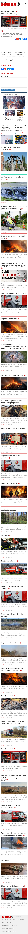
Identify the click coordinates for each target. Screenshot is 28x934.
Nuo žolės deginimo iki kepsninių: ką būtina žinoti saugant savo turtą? (13, 778)
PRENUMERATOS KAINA (8, 928)
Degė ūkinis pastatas (9, 319)
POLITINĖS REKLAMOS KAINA (9, 925)
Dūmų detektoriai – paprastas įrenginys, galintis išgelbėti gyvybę (14, 265)
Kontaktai (21, 920)
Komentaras (4, 76)
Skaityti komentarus (8, 90)
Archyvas (12, 920)
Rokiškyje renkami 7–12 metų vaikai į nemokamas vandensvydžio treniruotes (20, 129)
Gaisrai (3, 260)
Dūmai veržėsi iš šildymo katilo (12, 886)
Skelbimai (18, 917)
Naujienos (5, 920)
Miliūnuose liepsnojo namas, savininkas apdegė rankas (11, 402)
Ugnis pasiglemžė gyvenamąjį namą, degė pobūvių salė (12, 669)
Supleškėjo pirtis (7, 696)
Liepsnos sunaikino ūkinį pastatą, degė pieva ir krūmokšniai (13, 722)
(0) (15, 11)
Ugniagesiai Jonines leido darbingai (14, 428)
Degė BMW (5, 535)
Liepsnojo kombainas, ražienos (12, 293)
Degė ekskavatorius (8, 561)
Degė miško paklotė (8, 510)
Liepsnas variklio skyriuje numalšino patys (10, 806)
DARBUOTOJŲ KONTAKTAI (9, 931)
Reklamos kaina (6, 923)
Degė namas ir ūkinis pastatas (12, 375)
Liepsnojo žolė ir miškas (10, 643)
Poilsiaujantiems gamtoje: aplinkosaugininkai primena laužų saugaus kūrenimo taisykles (13, 346)
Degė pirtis (5, 861)
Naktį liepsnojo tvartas (9, 483)
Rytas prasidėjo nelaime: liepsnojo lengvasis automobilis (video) (13, 834)
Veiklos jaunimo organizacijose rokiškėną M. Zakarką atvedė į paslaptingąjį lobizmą (6, 129)
